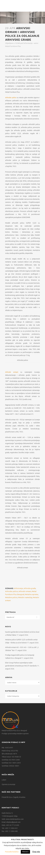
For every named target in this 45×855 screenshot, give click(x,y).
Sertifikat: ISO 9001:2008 (11, 760)
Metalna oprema (31, 594)
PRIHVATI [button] (25, 852)
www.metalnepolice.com (15, 819)
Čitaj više (36, 852)
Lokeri (4, 780)
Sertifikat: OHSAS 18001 (10, 766)
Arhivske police (10, 97)
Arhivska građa (30, 588)
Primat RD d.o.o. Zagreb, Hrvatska (13, 797)
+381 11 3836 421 (11, 828)
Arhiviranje (18, 588)
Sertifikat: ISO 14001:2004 (11, 763)
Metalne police (11, 597)
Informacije (28, 43)
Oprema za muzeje (8, 784)
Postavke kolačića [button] (11, 852)
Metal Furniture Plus (13, 46)
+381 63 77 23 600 (12, 825)
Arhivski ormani (11, 372)
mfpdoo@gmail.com (13, 822)
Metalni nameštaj (25, 597)
